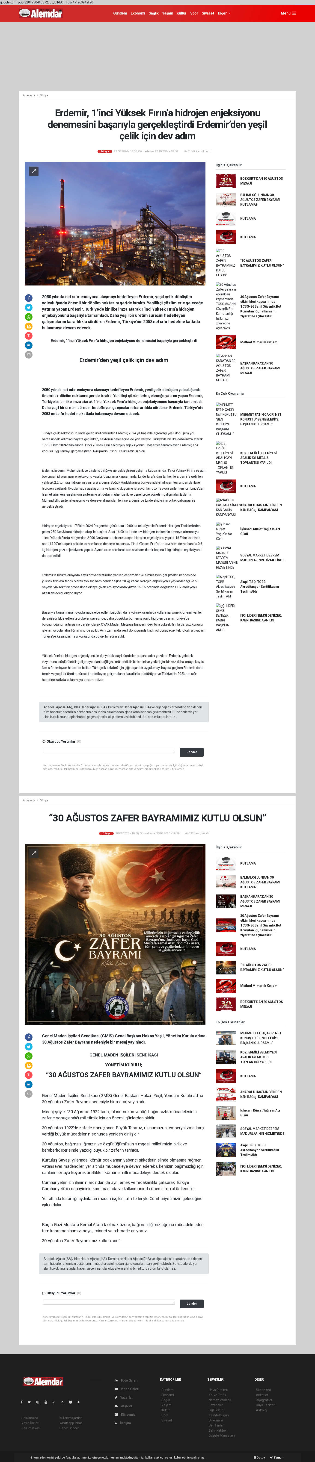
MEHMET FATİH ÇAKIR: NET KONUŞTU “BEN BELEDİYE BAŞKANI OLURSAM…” (261, 419)
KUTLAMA (248, 219)
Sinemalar (216, 1420)
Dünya (44, 95)
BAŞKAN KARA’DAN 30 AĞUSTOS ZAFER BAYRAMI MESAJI (260, 368)
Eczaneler (216, 1405)
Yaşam (167, 13)
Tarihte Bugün (219, 1415)
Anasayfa (29, 95)
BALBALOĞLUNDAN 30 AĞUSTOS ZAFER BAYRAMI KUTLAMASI (260, 199)
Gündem (120, 13)
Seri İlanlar (216, 1425)
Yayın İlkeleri (30, 1423)
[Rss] (64, 1402)
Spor (194, 13)
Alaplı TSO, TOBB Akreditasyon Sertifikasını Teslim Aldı (259, 586)
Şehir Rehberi (218, 1430)
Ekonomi (138, 13)
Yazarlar (126, 1397)
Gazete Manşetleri (222, 1435)
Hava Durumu (218, 1390)
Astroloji (261, 1410)
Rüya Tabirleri (265, 1405)
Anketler (262, 1395)
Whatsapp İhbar (70, 1423)
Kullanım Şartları (70, 1418)
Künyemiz (128, 1414)
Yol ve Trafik (217, 1395)
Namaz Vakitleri (220, 1400)
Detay (260, 1457)
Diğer (223, 13)
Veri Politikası (30, 1428)
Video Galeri (129, 1389)
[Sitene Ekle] (80, 1402)
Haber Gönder (69, 1428)
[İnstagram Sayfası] (39, 1402)
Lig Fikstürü (217, 1410)
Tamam (278, 1457)
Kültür (182, 13)
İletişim (125, 1423)
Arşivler (126, 1406)
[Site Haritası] (72, 1402)
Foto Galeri (129, 1380)
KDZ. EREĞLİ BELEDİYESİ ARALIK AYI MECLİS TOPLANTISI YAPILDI (258, 458)
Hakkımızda (29, 1418)
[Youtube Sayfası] (48, 1402)
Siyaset (208, 13)
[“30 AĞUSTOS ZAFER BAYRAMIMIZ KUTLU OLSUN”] (115, 934)
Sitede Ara (263, 1390)
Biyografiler (264, 1400)
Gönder (192, 752)
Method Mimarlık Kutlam (258, 342)
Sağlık (154, 13)
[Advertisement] (157, 56)
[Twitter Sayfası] (31, 1402)
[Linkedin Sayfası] (56, 1402)
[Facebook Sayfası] (23, 1402)
